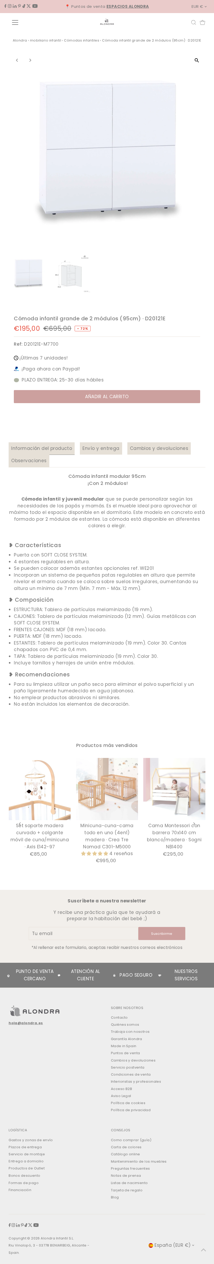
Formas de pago (24, 1182)
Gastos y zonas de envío (31, 1140)
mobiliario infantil (45, 40)
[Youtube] (35, 6)
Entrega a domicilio (26, 1161)
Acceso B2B (121, 1088)
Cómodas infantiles (81, 40)
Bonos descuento (24, 1175)
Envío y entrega (100, 448)
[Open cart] (202, 22)
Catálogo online (125, 1154)
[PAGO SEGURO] (114, 975)
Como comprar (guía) (131, 1140)
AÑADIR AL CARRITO (107, 396)
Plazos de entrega (25, 1147)
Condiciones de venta (131, 1074)
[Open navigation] (32, 22)
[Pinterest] (19, 6)
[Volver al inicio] (203, 1249)
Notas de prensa (126, 1175)
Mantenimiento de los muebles (139, 1161)
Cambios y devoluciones (159, 448)
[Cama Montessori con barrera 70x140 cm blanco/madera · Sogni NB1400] (174, 789)
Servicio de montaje (27, 1154)
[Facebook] (5, 6)
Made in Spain (123, 1045)
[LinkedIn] (15, 6)
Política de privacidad (131, 1110)
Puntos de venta (125, 1053)
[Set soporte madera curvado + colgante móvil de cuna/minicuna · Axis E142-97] (40, 789)
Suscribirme (162, 933)
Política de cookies (128, 1102)
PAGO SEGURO (136, 975)
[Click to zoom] (197, 60)
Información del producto (41, 448)
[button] (95, 853)
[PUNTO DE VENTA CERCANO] (8, 975)
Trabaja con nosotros (130, 1031)
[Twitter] (29, 6)
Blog (115, 1197)
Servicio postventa (128, 1067)
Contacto (119, 1017)
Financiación (20, 1189)
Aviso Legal (121, 1095)
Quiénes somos (125, 1024)
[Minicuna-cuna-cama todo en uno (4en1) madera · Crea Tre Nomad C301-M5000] (107, 789)
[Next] (30, 60)
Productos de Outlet (27, 1168)
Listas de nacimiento (129, 1182)
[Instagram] (9, 6)
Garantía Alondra (126, 1038)
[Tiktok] (23, 6)
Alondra (20, 40)
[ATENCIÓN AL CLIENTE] (59, 975)
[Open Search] (193, 22)
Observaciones (29, 460)
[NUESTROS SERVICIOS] (159, 975)
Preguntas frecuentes (130, 1168)
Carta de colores (126, 1147)
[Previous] (17, 60)
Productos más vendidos (107, 745)
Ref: (18, 344)
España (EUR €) (172, 1245)
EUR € (197, 6)
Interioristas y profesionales (136, 1081)
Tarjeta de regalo (126, 1190)
